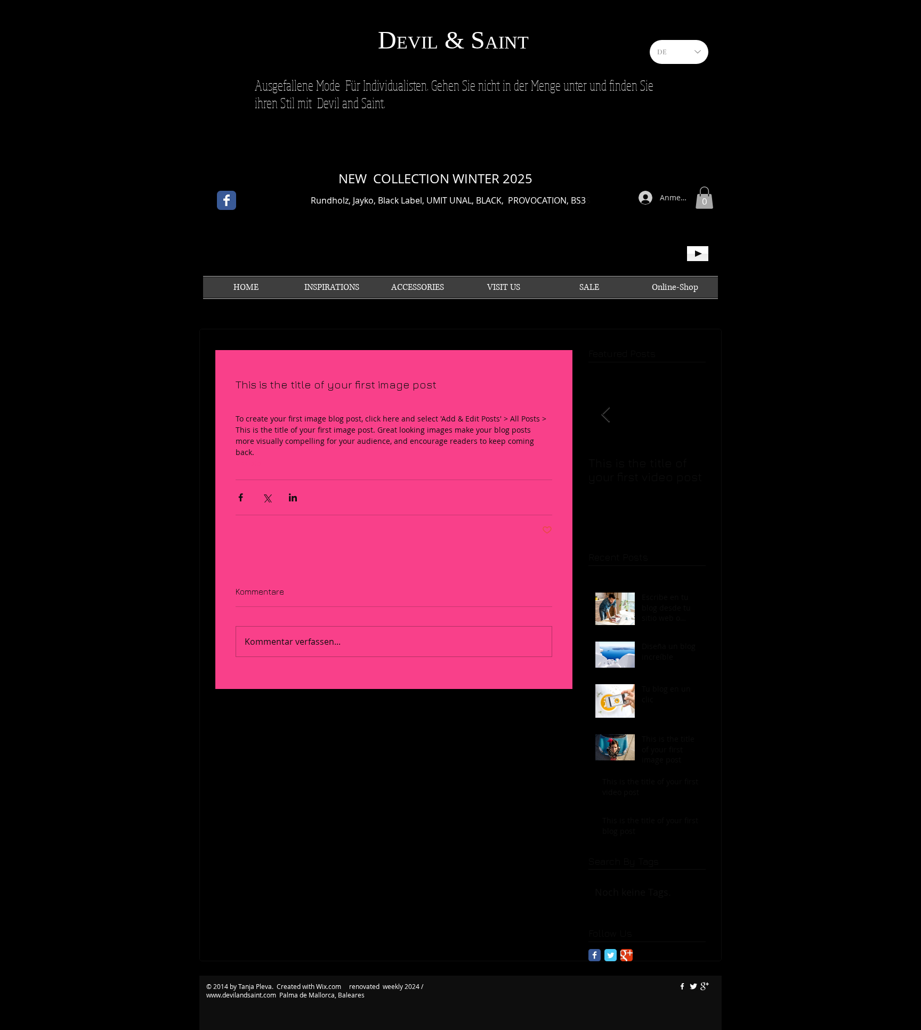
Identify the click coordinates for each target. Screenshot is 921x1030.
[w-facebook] (682, 986)
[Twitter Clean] (693, 986)
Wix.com (329, 986)
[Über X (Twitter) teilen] (267, 497)
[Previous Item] (605, 415)
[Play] (697, 253)
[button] (704, 197)
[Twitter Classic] (610, 955)
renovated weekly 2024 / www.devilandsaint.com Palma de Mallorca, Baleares (314, 990)
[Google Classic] (626, 955)
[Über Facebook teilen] (241, 497)
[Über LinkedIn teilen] (293, 497)
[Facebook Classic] (226, 200)
